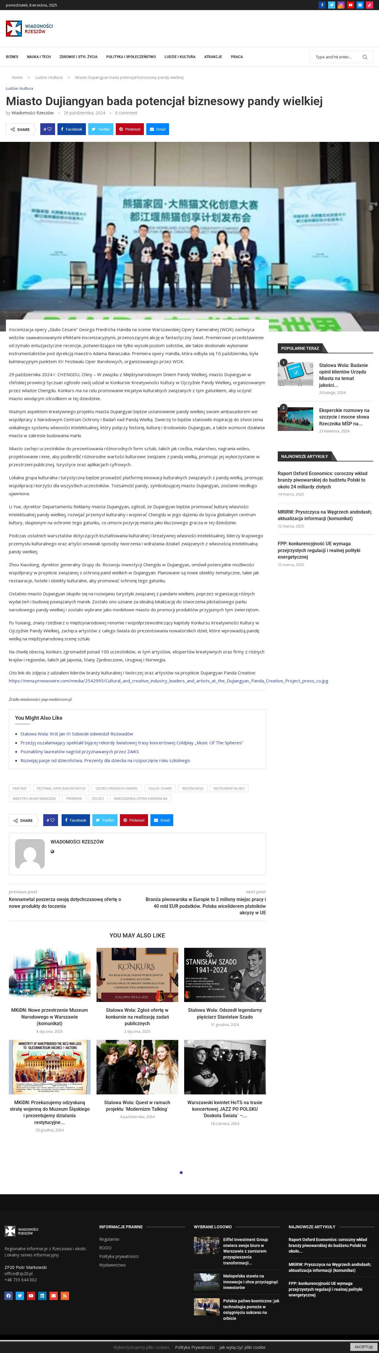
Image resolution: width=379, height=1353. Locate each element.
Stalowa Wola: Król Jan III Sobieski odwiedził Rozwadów (76, 734)
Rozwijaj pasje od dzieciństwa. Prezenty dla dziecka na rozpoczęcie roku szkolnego (105, 760)
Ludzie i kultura (180, 57)
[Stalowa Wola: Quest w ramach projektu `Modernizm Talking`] (137, 1067)
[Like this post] (49, 129)
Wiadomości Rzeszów (33, 113)
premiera (74, 798)
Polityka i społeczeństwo (131, 57)
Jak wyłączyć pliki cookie (242, 1347)
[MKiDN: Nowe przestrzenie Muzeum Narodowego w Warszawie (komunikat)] (50, 975)
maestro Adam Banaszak (34, 798)
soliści (98, 798)
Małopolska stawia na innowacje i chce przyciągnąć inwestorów (250, 1282)
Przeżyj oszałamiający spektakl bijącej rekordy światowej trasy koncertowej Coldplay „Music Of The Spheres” (131, 743)
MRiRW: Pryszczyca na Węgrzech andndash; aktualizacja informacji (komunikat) (325, 515)
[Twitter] (331, 5)
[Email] (360, 5)
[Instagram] (341, 5)
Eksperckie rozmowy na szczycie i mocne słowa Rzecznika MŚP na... (344, 417)
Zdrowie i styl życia (78, 57)
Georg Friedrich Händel (117, 788)
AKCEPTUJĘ (364, 1346)
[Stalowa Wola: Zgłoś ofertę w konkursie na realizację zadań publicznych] (137, 975)
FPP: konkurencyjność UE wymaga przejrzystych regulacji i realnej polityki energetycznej (319, 550)
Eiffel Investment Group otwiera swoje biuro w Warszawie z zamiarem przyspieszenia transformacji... (245, 1251)
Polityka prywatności (119, 1256)
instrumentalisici (229, 788)
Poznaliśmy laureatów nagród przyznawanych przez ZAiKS (79, 751)
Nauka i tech (39, 57)
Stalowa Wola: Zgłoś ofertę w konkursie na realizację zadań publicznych (137, 1016)
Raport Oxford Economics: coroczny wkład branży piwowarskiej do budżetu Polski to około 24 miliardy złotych (322, 480)
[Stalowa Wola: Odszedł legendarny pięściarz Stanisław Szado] (225, 975)
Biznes (12, 57)
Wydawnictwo (112, 1265)
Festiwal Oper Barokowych (61, 788)
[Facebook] (322, 5)
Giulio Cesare (160, 788)
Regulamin (109, 1239)
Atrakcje (213, 57)
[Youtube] (350, 5)
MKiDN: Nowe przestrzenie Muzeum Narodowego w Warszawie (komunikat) (49, 1016)
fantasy (20, 788)
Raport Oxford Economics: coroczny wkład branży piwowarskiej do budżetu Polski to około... (328, 1245)
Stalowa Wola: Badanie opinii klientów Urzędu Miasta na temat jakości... (343, 375)
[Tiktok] (369, 5)
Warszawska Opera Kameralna (140, 798)
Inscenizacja (192, 788)
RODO (105, 1248)
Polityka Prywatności (195, 1347)
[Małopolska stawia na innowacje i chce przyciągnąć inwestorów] (207, 1282)
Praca (237, 57)
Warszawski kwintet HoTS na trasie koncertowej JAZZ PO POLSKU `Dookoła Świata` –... (224, 1109)
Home (17, 77)
